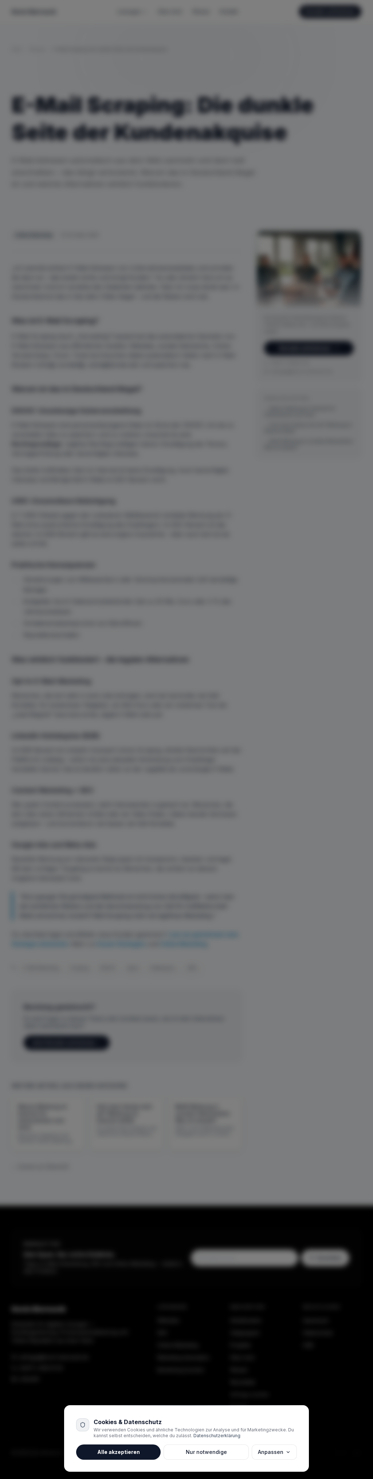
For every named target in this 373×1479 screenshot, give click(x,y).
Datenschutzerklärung (216, 1435)
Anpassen (270, 1452)
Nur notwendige (206, 1452)
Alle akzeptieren (118, 1452)
